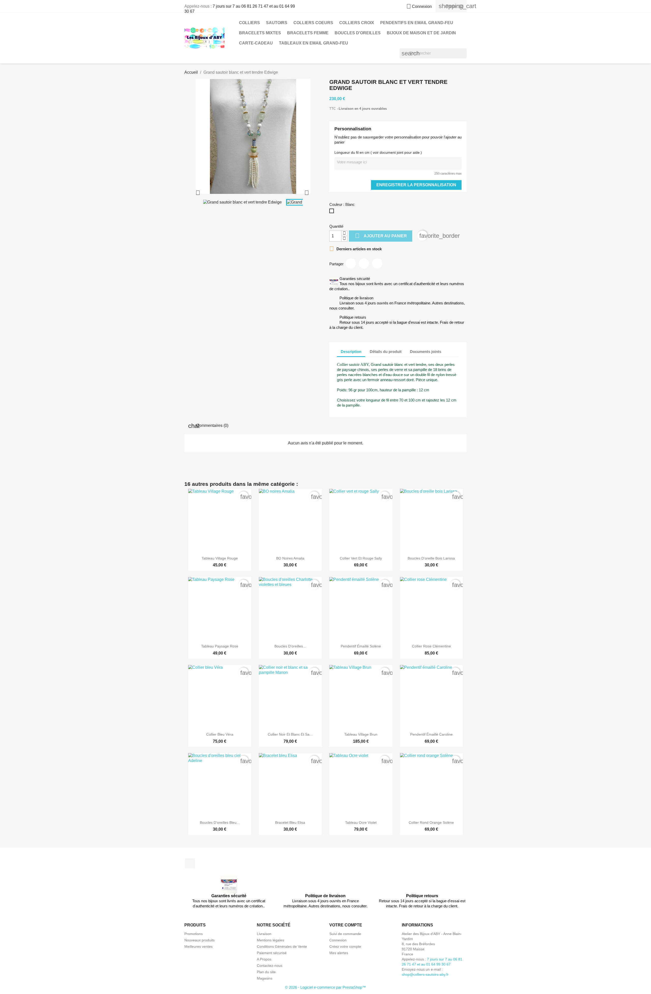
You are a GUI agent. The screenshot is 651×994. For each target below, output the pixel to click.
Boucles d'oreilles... (290, 646)
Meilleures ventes (198, 946)
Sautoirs (276, 23)
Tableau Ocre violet (361, 822)
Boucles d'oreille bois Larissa (431, 558)
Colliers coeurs (313, 23)
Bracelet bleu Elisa (290, 822)
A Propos (264, 959)
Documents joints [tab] (425, 351)
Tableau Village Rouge (220, 558)
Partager (351, 263)
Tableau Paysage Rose (219, 646)
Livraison (264, 934)
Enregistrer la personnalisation (416, 185)
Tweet (364, 263)
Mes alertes (338, 953)
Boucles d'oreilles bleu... (220, 822)
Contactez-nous (269, 966)
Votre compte (345, 925)
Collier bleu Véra (219, 734)
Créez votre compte (345, 946)
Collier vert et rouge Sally (361, 558)
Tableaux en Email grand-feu (313, 43)
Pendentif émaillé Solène (361, 646)
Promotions (193, 934)
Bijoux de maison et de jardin (421, 33)
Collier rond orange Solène (431, 822)
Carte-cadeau (256, 43)
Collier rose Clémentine (431, 646)
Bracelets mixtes (260, 33)
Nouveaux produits (199, 940)
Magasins (264, 978)
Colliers (249, 23)
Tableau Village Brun (360, 734)
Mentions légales (270, 940)
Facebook (190, 863)
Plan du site (266, 972)
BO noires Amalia (290, 558)
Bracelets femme (308, 33)
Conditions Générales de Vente (282, 946)
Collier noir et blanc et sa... (290, 734)
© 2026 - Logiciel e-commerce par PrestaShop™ (325, 987)
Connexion (338, 940)
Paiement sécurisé (272, 953)
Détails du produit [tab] (386, 351)
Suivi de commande (345, 934)
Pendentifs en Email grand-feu (416, 23)
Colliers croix (356, 23)
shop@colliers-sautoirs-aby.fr (425, 974)
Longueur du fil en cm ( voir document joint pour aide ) (378, 152)
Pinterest (377, 263)
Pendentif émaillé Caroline (431, 734)
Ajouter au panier (381, 235)
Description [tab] (351, 351)
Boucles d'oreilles (358, 33)
